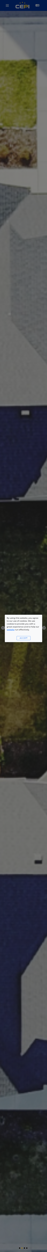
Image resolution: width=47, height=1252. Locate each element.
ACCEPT (23, 638)
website (10, 630)
